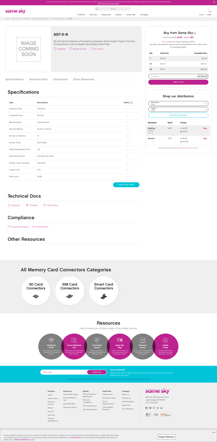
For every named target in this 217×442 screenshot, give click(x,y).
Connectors (26, 18)
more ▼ (150, 133)
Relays (50, 408)
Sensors (51, 411)
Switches (51, 415)
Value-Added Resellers (107, 408)
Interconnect (16, 18)
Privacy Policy (145, 379)
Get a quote (167, 42)
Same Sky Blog (69, 404)
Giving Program (128, 401)
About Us (125, 394)
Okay (213, 432)
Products (81, 15)
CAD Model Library (70, 394)
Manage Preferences (22, 440)
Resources (106, 15)
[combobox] (113, 9)
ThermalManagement (53, 420)
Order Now (130, 15)
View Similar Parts (126, 185)
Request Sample (79, 49)
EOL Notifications (90, 409)
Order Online (107, 394)
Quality (118, 15)
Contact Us (126, 398)
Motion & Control (51, 403)
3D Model (33, 205)
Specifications (14, 79)
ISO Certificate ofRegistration (89, 395)
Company (144, 15)
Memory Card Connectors (41, 18)
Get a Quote (98, 49)
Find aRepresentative (108, 402)
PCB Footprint (52, 205)
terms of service (121, 379)
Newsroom (126, 405)
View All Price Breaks (178, 115)
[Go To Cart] (209, 11)
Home (7, 18)
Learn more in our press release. (108, 3)
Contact (201, 14)
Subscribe (97, 372)
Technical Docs (38, 79)
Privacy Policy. (193, 148)
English (209, 14)
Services (93, 15)
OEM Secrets (183, 148)
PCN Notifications (90, 406)
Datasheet (61, 49)
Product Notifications (20, 227)
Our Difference (128, 409)
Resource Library (70, 407)
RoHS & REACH (42, 227)
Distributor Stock (109, 398)
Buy (205, 128)
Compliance (60, 79)
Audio (50, 395)
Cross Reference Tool (69, 399)
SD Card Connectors (58, 18)
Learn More (135, 379)
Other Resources (83, 79)
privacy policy (108, 379)
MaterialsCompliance (87, 401)
